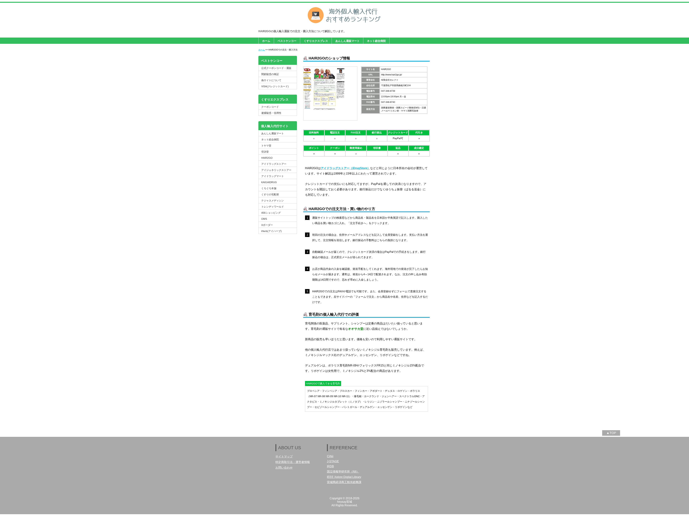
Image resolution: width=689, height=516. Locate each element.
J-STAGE (333, 461)
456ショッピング (271, 212)
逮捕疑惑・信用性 (271, 112)
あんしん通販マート (347, 40)
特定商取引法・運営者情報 (292, 462)
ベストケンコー (287, 40)
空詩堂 (265, 151)
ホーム (266, 40)
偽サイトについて (271, 80)
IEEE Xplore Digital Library (344, 476)
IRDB (330, 466)
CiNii (330, 456)
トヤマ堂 (266, 145)
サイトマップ (284, 456)
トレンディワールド (272, 206)
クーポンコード (270, 106)
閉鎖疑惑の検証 (270, 74)
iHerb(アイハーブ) (271, 231)
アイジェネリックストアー (276, 170)
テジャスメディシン (272, 200)
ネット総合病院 (376, 40)
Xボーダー (267, 225)
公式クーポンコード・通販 (276, 68)
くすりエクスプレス (316, 40)
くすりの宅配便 (270, 194)
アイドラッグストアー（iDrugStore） (345, 168)
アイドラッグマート (272, 176)
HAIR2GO (267, 157)
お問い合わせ (284, 467)
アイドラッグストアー (273, 163)
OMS (264, 218)
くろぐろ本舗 (268, 188)
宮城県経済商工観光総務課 (344, 482)
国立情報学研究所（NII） (343, 471)
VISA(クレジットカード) (275, 86)
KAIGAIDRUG (269, 182)
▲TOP (611, 433)
